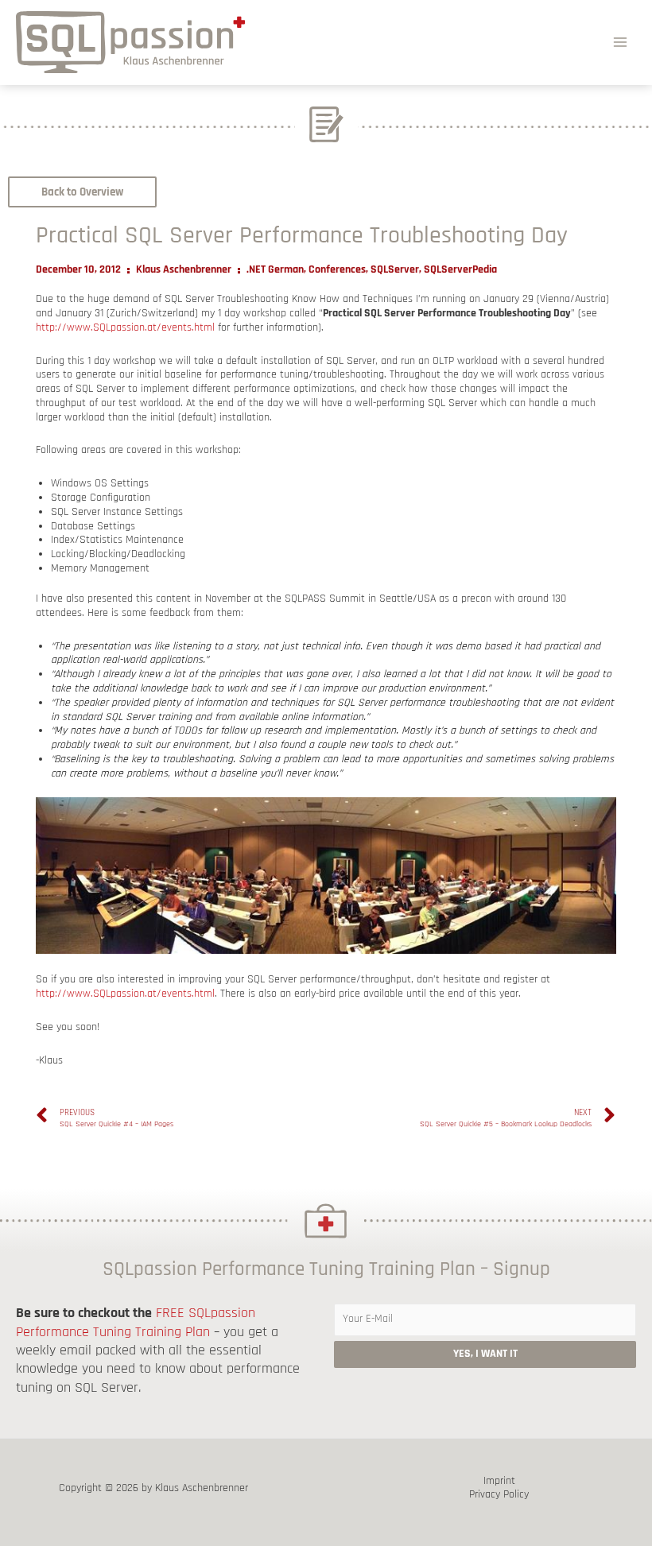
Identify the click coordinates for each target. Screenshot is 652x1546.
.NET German (275, 269)
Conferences (337, 269)
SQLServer (395, 269)
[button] (82, 191)
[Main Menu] (620, 41)
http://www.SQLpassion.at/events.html (125, 327)
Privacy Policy (499, 1494)
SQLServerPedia (460, 269)
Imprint (499, 1481)
